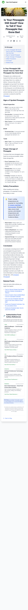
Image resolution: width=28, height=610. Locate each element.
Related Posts (9, 62)
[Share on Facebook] (8, 41)
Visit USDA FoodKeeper (10, 335)
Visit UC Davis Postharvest (11, 379)
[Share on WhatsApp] (17, 41)
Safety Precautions (11, 58)
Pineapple (6, 96)
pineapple (16, 275)
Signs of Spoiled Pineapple (13, 55)
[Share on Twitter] (11, 41)
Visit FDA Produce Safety (10, 349)
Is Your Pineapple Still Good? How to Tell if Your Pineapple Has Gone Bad (13, 51)
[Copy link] (20, 41)
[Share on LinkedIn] (14, 41)
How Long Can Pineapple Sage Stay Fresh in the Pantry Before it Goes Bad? (14, 300)
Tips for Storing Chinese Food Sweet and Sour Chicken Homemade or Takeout (14, 291)
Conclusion (9, 60)
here (16, 411)
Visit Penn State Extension (11, 394)
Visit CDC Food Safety (10, 364)
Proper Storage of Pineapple (13, 57)
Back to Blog (8, 418)
